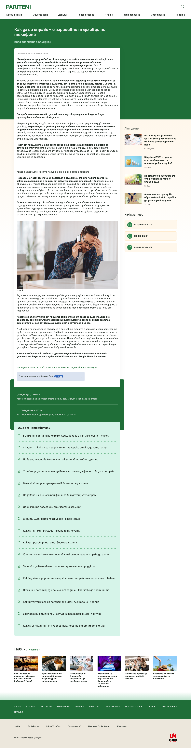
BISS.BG (152, 706)
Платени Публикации (99, 726)
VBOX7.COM (46, 706)
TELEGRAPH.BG (169, 706)
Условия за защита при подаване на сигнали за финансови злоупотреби (69, 471)
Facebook (67, 356)
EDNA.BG (30, 706)
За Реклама (33, 726)
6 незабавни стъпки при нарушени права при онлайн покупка (62, 614)
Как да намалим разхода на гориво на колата (51, 530)
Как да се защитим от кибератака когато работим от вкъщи (64, 625)
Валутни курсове (143, 247)
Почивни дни (141, 236)
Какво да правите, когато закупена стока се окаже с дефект (53, 171)
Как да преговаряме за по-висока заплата (50, 542)
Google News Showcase (92, 356)
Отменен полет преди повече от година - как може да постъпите (66, 590)
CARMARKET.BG (112, 706)
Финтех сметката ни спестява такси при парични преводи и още (66, 554)
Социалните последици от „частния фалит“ (52, 507)
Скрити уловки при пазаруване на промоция (51, 519)
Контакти (122, 726)
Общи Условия (53, 726)
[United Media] (173, 737)
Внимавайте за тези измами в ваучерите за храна (55, 483)
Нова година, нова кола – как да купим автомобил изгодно (60, 459)
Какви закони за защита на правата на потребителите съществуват (69, 578)
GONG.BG (79, 706)
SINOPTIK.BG (63, 706)
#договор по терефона (84, 367)
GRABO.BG (94, 706)
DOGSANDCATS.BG (134, 706)
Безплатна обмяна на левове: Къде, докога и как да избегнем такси (66, 435)
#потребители (26, 367)
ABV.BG (17, 706)
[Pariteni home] (18, 7)
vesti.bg (34, 649)
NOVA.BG (18, 712)
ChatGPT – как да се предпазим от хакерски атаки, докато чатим (65, 447)
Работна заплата (143, 225)
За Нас (17, 726)
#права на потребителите (53, 367)
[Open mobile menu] (182, 6)
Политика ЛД (74, 726)
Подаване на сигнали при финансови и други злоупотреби (60, 495)
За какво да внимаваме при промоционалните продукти (59, 566)
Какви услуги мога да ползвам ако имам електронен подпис (61, 602)
